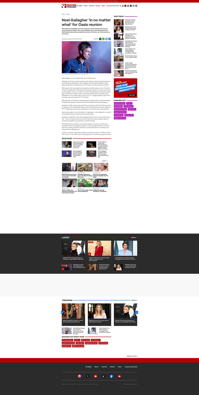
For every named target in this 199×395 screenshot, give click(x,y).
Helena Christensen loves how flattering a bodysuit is (131, 72)
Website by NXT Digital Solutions (130, 384)
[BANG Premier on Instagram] (123, 6)
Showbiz (79, 5)
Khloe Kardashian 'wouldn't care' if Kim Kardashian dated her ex (130, 22)
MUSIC (86, 5)
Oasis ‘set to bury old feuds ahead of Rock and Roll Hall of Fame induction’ (78, 144)
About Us (73, 384)
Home (63, 14)
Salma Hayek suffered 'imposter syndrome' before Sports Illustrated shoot (131, 65)
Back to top (131, 356)
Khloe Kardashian (120, 103)
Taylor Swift (132, 109)
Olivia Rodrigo (119, 115)
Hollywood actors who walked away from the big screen (79, 266)
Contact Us (79, 384)
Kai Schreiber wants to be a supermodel (131, 56)
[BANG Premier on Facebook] (133, 6)
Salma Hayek (118, 106)
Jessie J (129, 103)
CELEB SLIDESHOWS (112, 5)
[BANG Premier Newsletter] (136, 6)
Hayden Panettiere (120, 112)
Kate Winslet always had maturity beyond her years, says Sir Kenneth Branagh (131, 43)
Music (68, 14)
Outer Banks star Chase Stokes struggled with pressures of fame (130, 51)
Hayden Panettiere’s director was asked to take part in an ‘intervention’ (99, 259)
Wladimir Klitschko (120, 118)
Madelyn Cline (129, 115)
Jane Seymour (128, 106)
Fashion (91, 5)
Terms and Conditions (93, 384)
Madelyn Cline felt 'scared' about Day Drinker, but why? (130, 28)
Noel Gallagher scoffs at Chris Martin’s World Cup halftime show (77, 154)
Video (103, 5)
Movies (97, 5)
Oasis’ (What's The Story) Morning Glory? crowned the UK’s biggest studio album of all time (103, 145)
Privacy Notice (85, 384)
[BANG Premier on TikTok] (131, 6)
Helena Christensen (120, 109)
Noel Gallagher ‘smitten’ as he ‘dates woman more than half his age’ (103, 154)
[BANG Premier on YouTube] (128, 6)
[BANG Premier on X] (125, 6)
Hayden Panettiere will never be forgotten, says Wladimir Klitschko (131, 36)
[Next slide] (137, 312)
